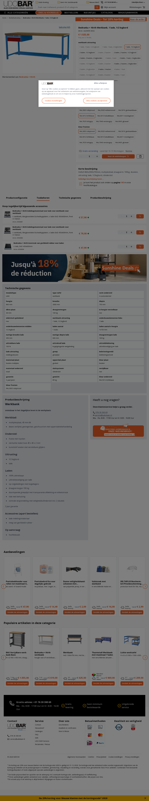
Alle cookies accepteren (96, 101)
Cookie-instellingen (53, 101)
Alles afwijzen (100, 83)
